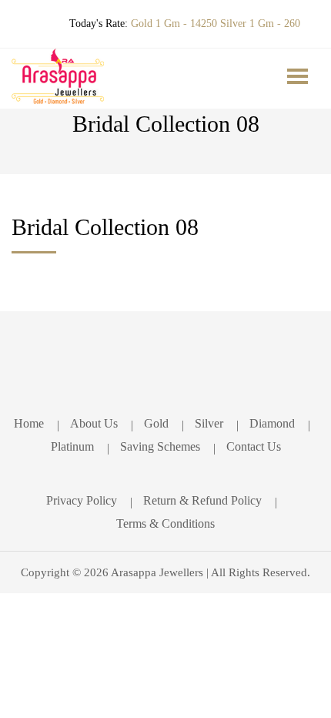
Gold (156, 423)
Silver (209, 423)
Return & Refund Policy (202, 500)
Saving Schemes (160, 446)
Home (29, 423)
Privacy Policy (81, 500)
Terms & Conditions (165, 523)
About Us (94, 423)
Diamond (272, 423)
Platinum (72, 446)
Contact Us (253, 446)
